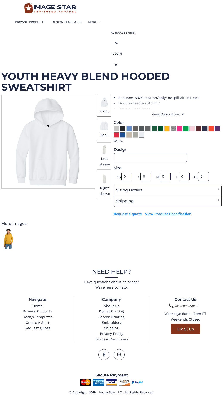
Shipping (111, 328)
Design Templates (37, 317)
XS (119, 177)
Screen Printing (111, 317)
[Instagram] (119, 354)
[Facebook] (103, 354)
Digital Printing (111, 311)
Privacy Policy (111, 334)
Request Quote (37, 328)
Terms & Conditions (111, 339)
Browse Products (37, 311)
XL (195, 177)
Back (104, 135)
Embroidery (111, 323)
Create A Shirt (37, 323)
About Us (111, 306)
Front (104, 111)
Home (37, 306)
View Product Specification (168, 214)
